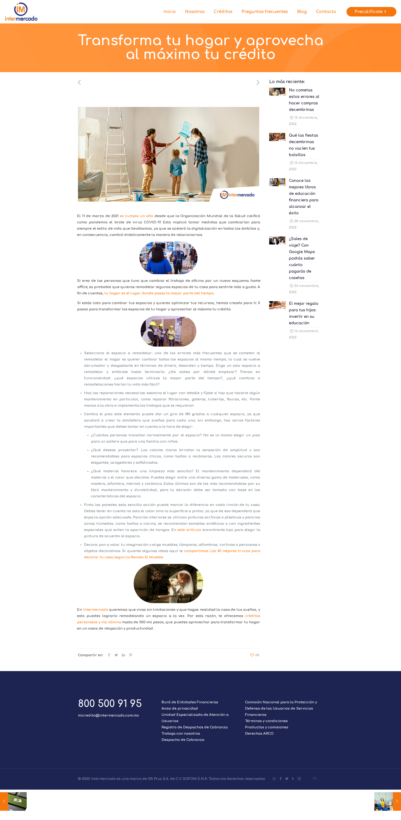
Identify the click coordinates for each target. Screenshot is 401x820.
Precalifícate (368, 11)
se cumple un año (136, 216)
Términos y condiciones (266, 721)
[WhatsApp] (274, 779)
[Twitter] (286, 779)
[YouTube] (293, 779)
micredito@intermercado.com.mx (108, 715)
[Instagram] (299, 779)
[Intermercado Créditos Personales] (21, 11)
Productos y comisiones (266, 727)
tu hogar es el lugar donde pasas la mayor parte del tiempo (159, 293)
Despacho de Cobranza (183, 740)
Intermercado (95, 610)
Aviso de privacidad (180, 709)
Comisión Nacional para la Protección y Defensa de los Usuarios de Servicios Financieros (281, 708)
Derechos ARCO (259, 734)
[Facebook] (280, 779)
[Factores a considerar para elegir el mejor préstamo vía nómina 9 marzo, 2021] (13, 801)
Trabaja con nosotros (181, 734)
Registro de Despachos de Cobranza (195, 727)
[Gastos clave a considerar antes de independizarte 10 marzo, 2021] (387, 801)
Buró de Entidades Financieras (190, 702)
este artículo (189, 530)
